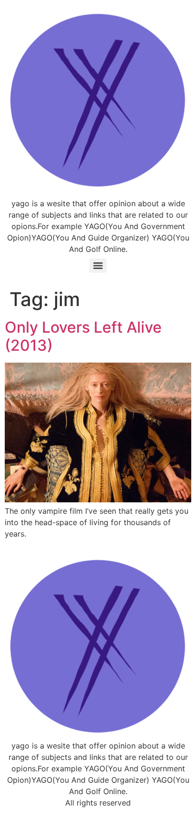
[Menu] (98, 266)
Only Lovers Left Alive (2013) (83, 336)
